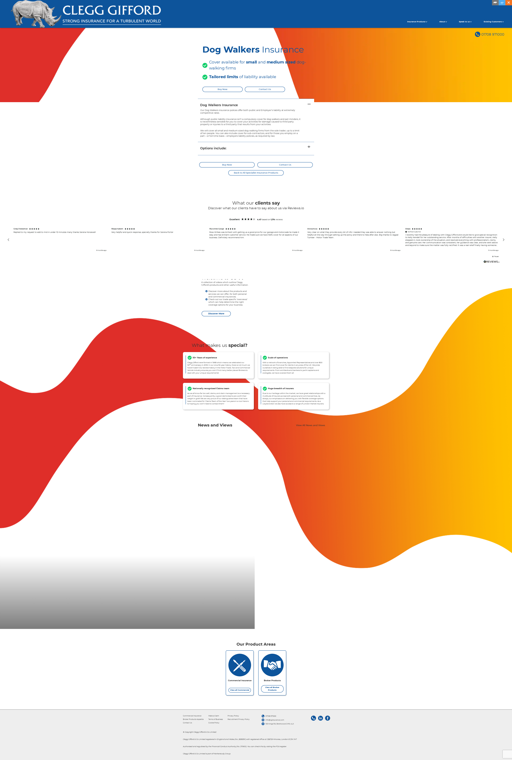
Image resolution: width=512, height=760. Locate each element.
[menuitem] (417, 22)
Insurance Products (416, 22)
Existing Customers (493, 22)
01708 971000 (492, 34)
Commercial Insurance (192, 716)
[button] (8, 240)
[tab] (256, 105)
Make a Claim (213, 716)
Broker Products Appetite (193, 719)
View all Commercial (239, 690)
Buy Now (222, 89)
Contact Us (265, 89)
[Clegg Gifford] (86, 14)
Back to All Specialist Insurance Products (256, 173)
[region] (256, 240)
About (442, 22)
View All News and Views (310, 425)
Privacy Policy (233, 716)
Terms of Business (215, 719)
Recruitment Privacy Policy (239, 719)
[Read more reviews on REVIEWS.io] (492, 262)
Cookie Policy (213, 723)
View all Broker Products (272, 689)
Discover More (216, 314)
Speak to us (464, 22)
